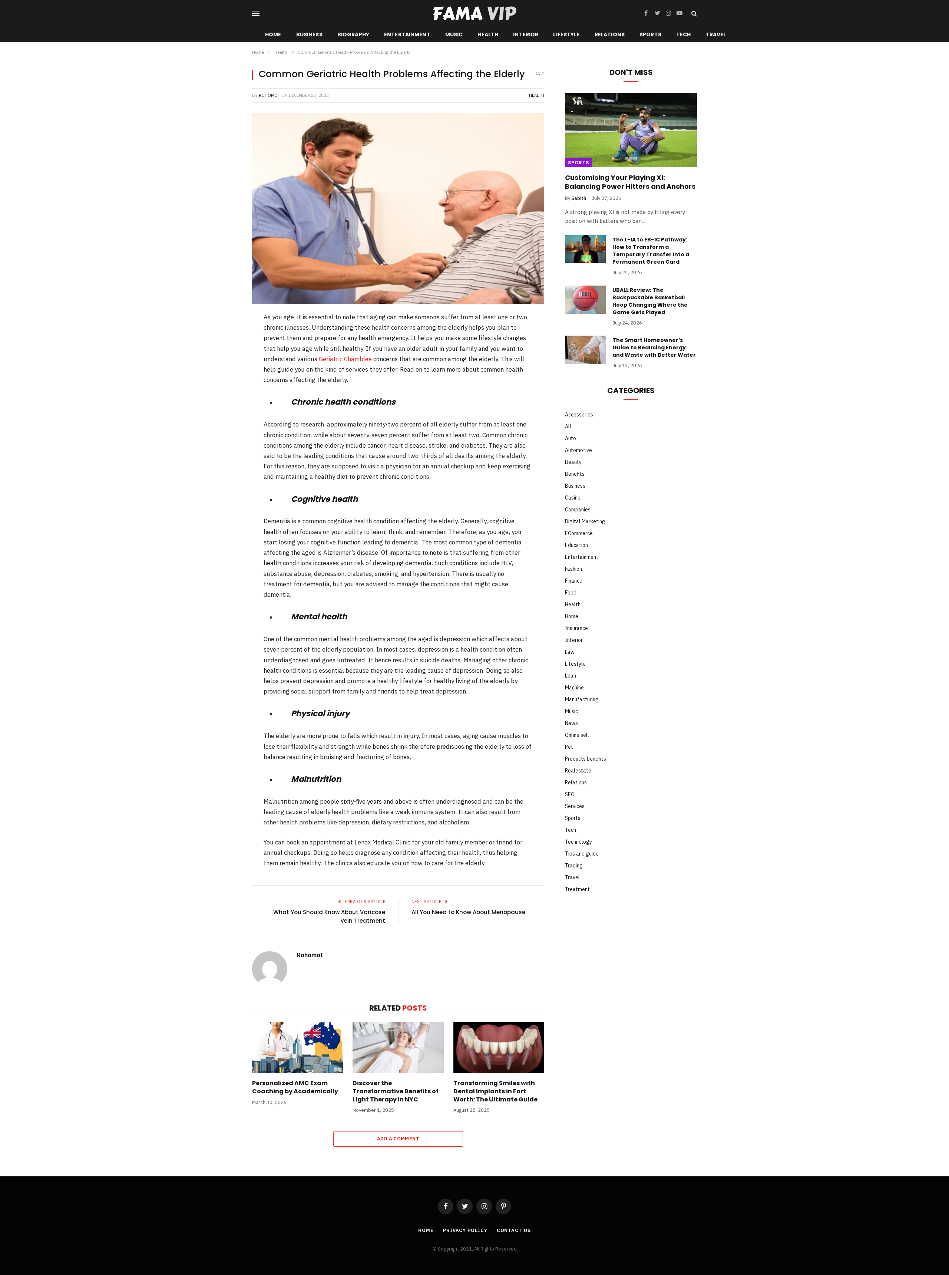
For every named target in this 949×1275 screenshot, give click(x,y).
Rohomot (269, 95)
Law (570, 652)
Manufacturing (582, 699)
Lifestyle (566, 34)
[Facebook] (227, 337)
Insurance (576, 628)
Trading (574, 865)
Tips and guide (582, 853)
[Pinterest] (227, 376)
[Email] (227, 433)
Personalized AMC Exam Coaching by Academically (295, 1087)
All (568, 426)
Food (570, 592)
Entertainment (407, 34)
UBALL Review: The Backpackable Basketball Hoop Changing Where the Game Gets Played (650, 301)
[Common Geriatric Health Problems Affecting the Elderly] (398, 208)
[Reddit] (227, 395)
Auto (570, 438)
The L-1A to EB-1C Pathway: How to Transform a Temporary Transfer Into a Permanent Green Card (650, 251)
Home (273, 34)
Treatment (577, 889)
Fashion (573, 569)
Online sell (577, 735)
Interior (525, 34)
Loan (570, 675)
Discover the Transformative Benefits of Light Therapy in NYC (396, 1091)
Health (487, 34)
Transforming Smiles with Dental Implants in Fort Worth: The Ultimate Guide (495, 1091)
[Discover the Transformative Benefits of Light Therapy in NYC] (398, 1047)
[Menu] (255, 13)
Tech (683, 34)
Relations (610, 34)
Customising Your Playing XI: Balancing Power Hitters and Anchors (630, 182)
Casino (573, 497)
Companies (578, 509)
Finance (573, 580)
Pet (569, 747)
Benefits (575, 474)
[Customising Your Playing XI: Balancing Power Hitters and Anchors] (631, 130)
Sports (650, 34)
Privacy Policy (465, 1230)
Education (576, 545)
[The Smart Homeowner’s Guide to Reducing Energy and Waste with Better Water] (585, 350)
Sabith (578, 198)
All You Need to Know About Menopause (468, 912)
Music (454, 34)
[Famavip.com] (474, 13)
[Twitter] (227, 356)
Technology (578, 842)
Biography (353, 34)
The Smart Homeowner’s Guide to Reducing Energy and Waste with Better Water (654, 347)
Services (575, 806)
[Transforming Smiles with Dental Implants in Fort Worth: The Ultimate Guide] (498, 1047)
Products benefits (585, 758)
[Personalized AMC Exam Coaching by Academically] (297, 1047)
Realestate (578, 770)
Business (309, 34)
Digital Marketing (585, 521)
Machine (574, 687)
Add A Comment (398, 1139)
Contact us (514, 1230)
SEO (570, 794)
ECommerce (579, 533)
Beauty (573, 462)
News (571, 723)
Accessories (579, 414)
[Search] (693, 13)
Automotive (578, 450)
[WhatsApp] (227, 414)
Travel (715, 34)
